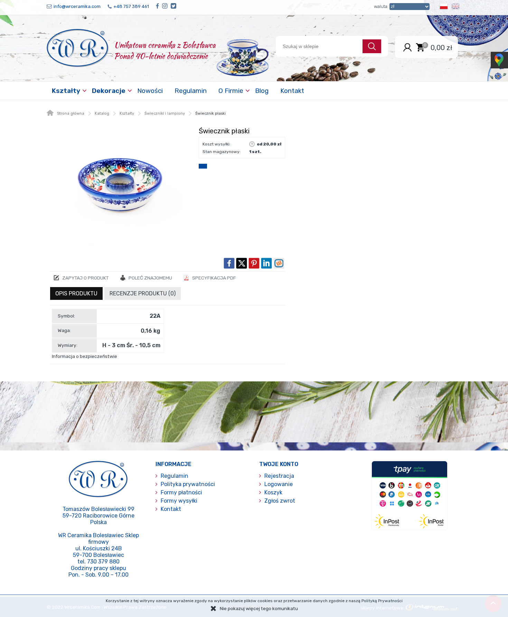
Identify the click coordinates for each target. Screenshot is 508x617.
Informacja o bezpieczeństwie (84, 356)
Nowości (150, 91)
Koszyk (273, 492)
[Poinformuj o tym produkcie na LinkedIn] (266, 263)
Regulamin (191, 91)
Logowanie (278, 484)
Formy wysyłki (179, 500)
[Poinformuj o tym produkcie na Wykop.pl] (278, 263)
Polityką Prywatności (382, 600)
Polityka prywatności (188, 484)
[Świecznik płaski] (120, 185)
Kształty (66, 91)
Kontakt (292, 91)
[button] (444, 7)
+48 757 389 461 (131, 6)
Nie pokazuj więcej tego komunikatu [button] (259, 608)
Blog (262, 91)
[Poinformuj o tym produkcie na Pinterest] (254, 263)
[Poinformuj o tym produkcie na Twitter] (241, 263)
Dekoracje (108, 91)
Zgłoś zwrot (279, 500)
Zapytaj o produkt (85, 278)
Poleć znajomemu (150, 278)
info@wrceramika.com (77, 6)
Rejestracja (279, 476)
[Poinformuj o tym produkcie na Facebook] (229, 263)
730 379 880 (103, 561)
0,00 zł (441, 47)
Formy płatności (181, 492)
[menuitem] (67, 90)
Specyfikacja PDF (214, 278)
